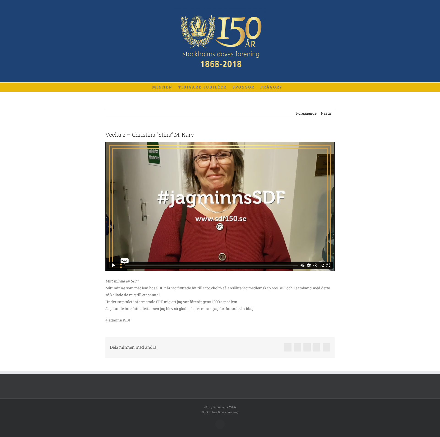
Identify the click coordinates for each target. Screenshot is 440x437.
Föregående (306, 113)
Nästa (326, 113)
